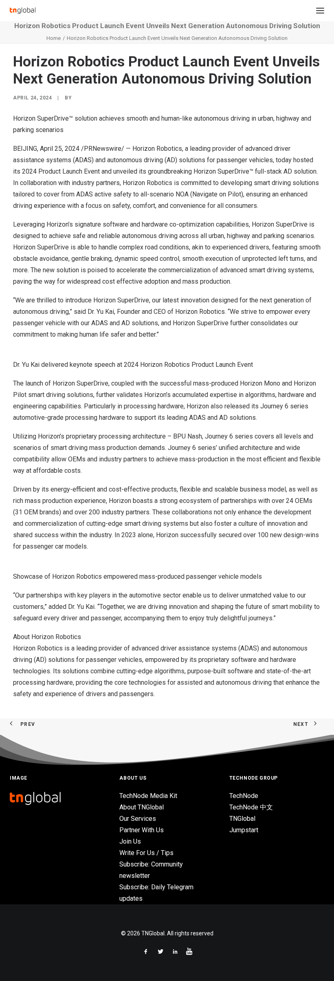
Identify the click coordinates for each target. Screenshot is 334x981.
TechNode (243, 796)
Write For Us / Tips (146, 853)
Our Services (137, 818)
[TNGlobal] (22, 10)
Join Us (130, 841)
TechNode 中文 (251, 807)
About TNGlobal (141, 807)
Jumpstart (243, 830)
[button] (320, 10)
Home (53, 38)
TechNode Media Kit (148, 796)
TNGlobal (242, 818)
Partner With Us (141, 830)
